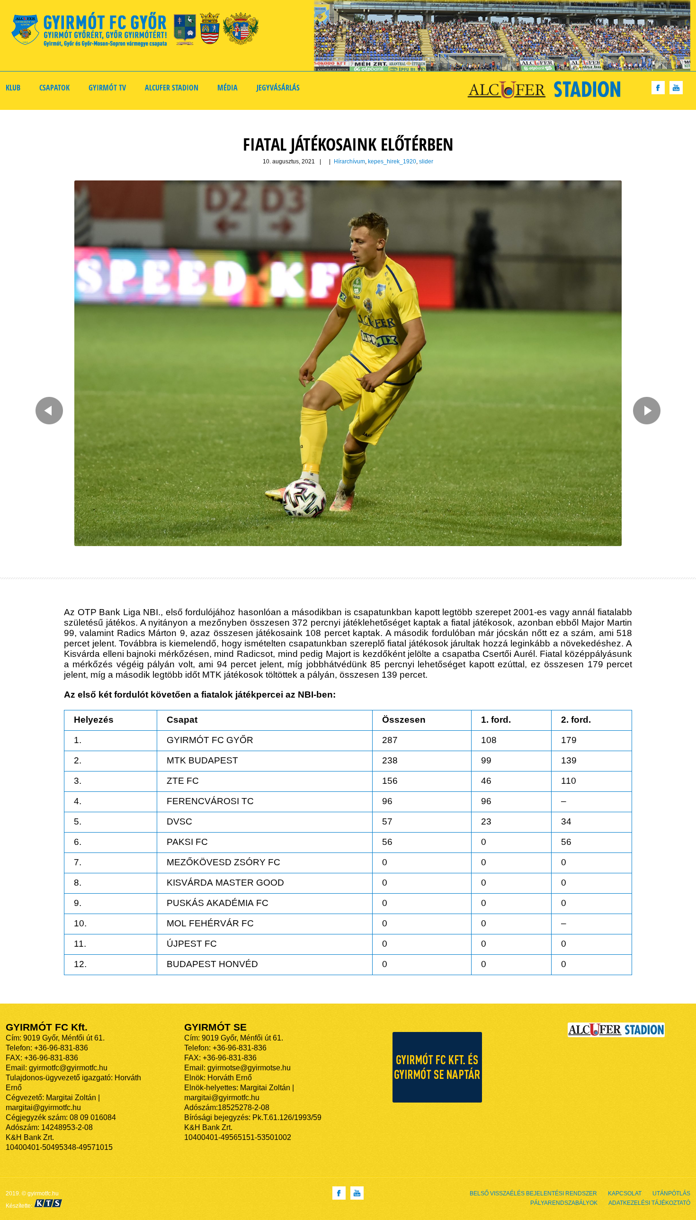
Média (227, 87)
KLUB (13, 87)
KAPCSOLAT (625, 1193)
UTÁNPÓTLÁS (671, 1193)
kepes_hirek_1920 (392, 161)
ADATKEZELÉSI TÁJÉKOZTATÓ (649, 1203)
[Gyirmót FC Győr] (139, 31)
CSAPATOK (54, 87)
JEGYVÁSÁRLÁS (278, 87)
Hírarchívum (349, 161)
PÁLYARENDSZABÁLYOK (564, 1203)
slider (426, 161)
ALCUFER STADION (171, 87)
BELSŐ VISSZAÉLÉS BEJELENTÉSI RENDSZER (533, 1193)
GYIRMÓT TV (107, 87)
